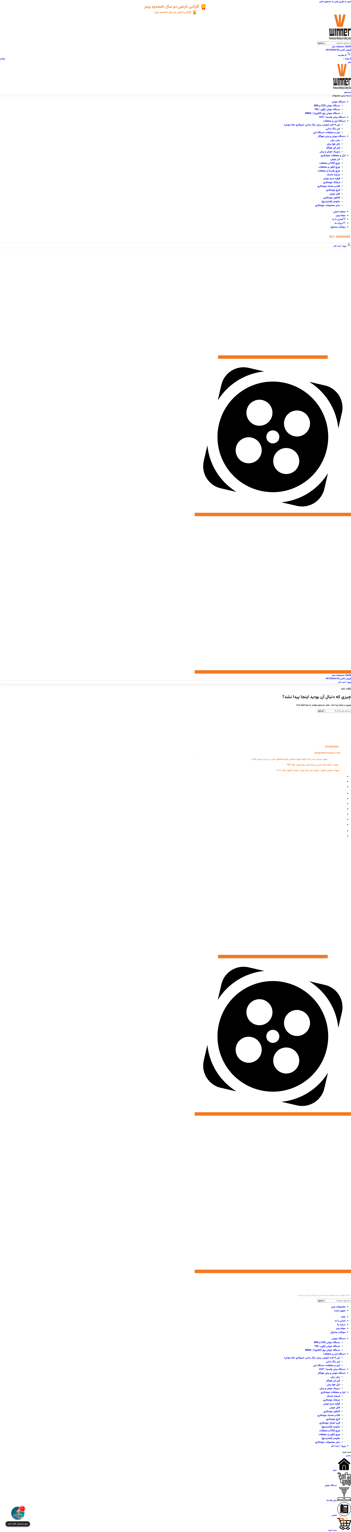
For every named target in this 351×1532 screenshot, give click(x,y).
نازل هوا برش (333, 144)
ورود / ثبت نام (338, 1446)
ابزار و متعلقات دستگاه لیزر (326, 133)
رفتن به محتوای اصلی (328, 1)
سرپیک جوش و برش (330, 152)
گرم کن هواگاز (333, 148)
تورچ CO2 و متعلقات (329, 163)
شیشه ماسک (333, 175)
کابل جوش (334, 194)
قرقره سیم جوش (331, 179)
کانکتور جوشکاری (331, 198)
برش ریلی (335, 140)
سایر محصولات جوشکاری (327, 205)
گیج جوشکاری (333, 190)
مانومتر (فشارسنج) (331, 202)
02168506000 (332, 747)
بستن (348, 1455)
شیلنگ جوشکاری (331, 182)
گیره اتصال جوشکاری (329, 1423)
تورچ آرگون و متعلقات (329, 167)
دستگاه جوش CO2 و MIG (327, 106)
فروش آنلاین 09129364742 (338, 50)
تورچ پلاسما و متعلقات (329, 171)
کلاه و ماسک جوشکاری (328, 186)
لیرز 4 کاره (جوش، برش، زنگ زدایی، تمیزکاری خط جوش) (312, 125)
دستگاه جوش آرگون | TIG (327, 110)
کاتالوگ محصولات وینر (341, 46)
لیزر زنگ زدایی (333, 129)
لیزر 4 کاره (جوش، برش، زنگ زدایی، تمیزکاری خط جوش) (312, 1358)
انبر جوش (335, 159)
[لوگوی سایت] (340, 39)
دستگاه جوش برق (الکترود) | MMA (322, 113)
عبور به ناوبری (344, 1)
